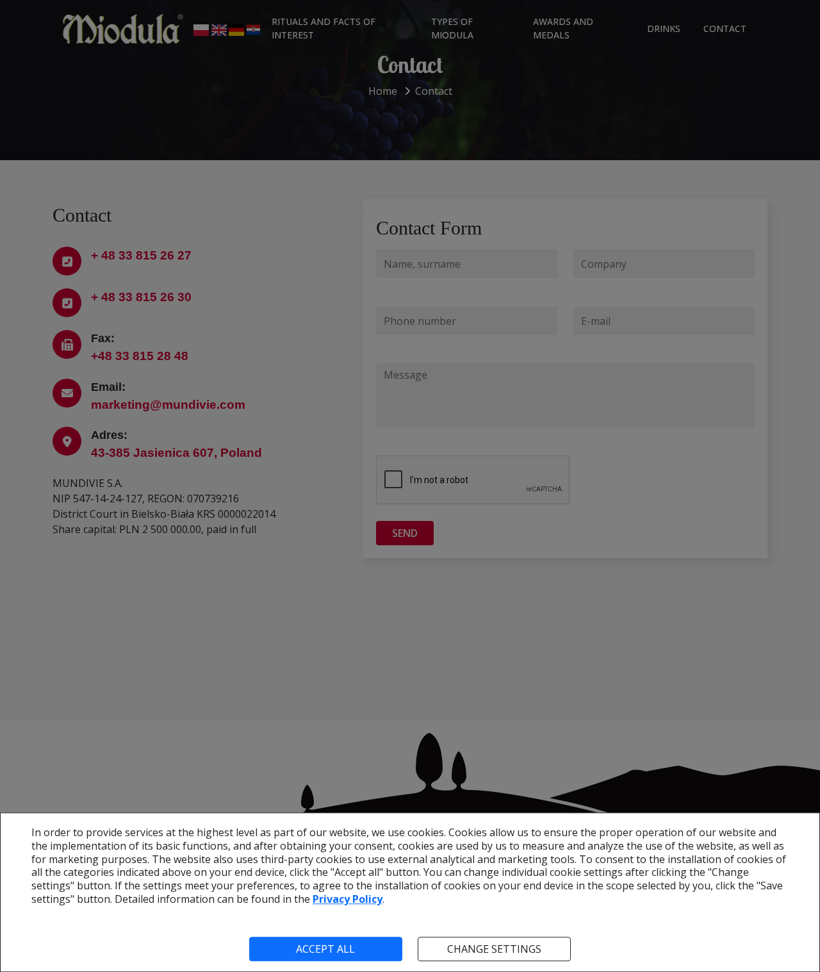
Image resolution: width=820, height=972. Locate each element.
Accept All (325, 949)
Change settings (494, 949)
